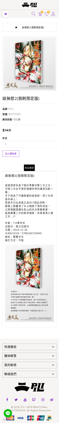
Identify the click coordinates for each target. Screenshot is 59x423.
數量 (4, 138)
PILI (11, 108)
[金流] (29, 417)
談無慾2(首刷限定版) (33, 27)
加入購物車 (11, 153)
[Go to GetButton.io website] (8, 420)
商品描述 (29, 167)
